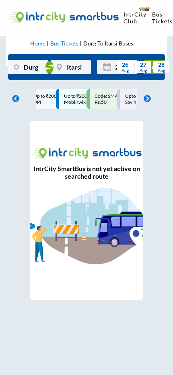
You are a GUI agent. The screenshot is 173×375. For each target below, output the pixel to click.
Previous (14, 99)
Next (145, 99)
